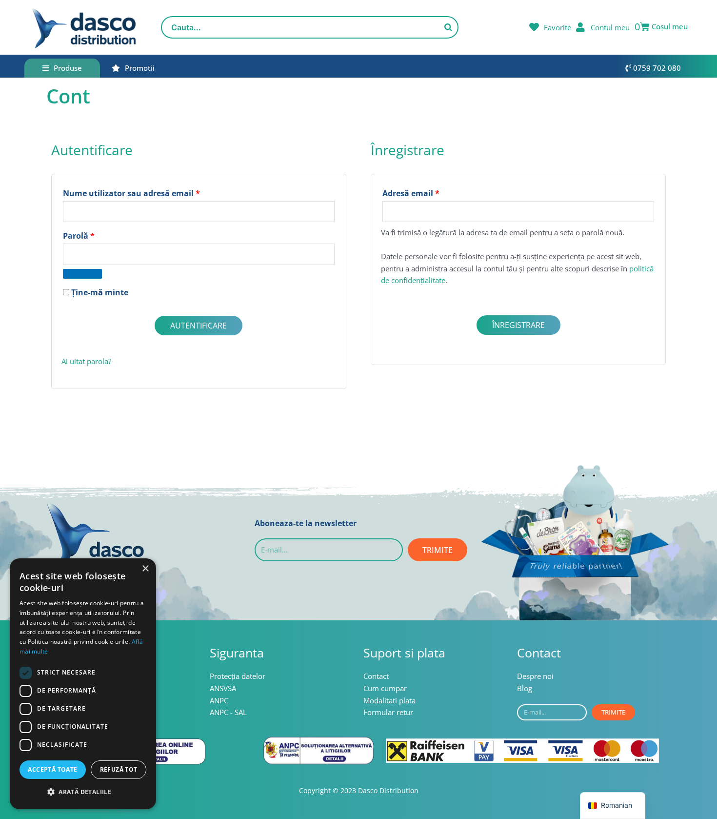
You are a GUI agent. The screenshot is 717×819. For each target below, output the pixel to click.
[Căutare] (448, 27)
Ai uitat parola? (86, 361)
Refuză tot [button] (119, 769)
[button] (83, 792)
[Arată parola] (82, 274)
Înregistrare (518, 325)
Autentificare (198, 325)
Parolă (101, 234)
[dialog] (83, 683)
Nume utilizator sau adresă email (153, 192)
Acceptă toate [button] (52, 769)
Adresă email (433, 192)
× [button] (145, 569)
